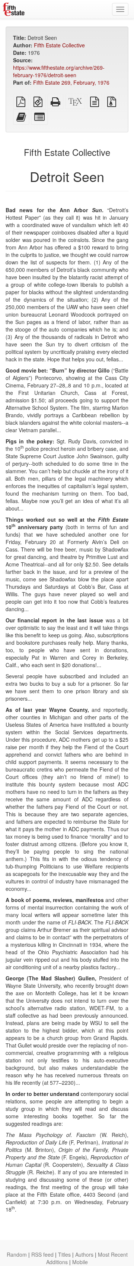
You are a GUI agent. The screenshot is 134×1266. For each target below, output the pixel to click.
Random (17, 1254)
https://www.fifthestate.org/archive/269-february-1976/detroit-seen (59, 71)
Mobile (80, 1262)
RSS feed (42, 1254)
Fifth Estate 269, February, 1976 (71, 82)
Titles (64, 1254)
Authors (84, 1254)
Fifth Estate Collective (59, 45)
